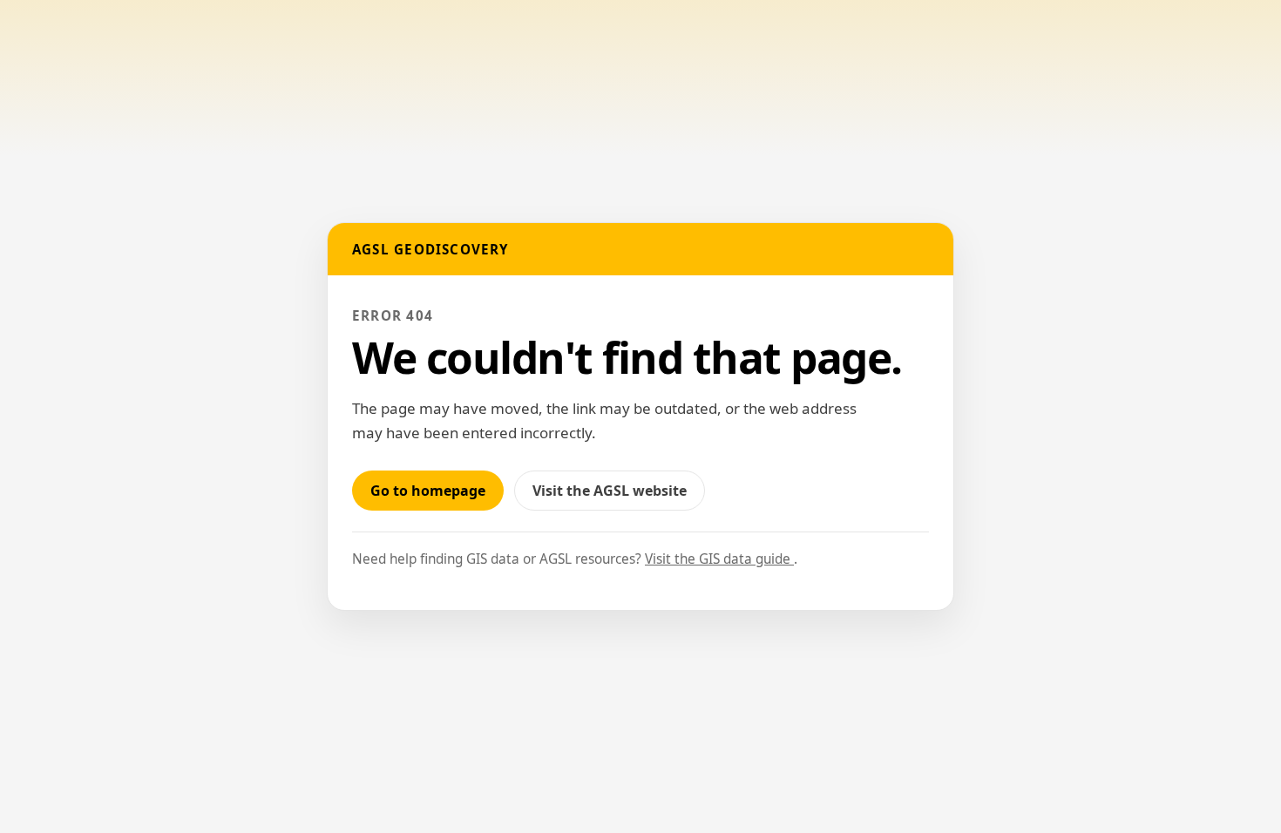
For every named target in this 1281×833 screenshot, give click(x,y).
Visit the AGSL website (618, 495)
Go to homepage (427, 490)
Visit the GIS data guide (719, 559)
